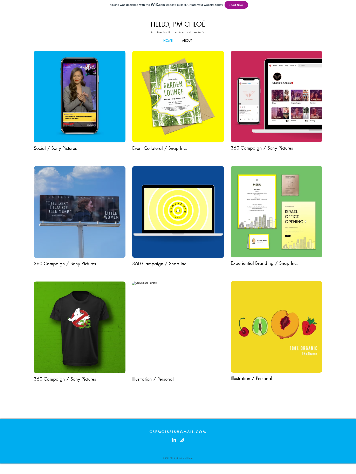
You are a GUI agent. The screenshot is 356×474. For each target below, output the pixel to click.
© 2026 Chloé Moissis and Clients (178, 458)
